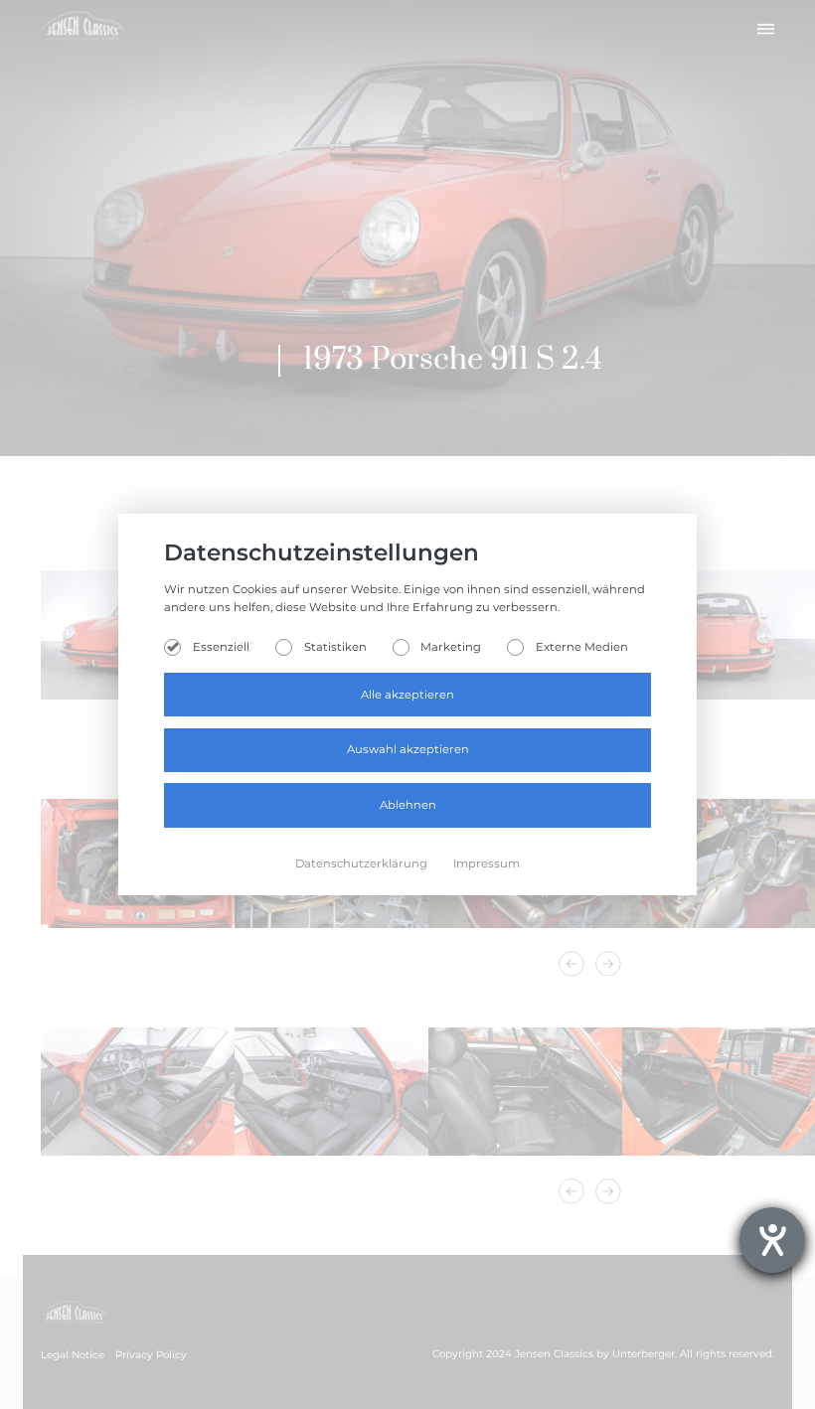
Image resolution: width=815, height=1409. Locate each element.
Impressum (486, 863)
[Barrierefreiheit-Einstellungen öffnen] (772, 1240)
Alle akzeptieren (407, 695)
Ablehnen (408, 805)
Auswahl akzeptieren (408, 749)
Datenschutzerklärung (362, 863)
